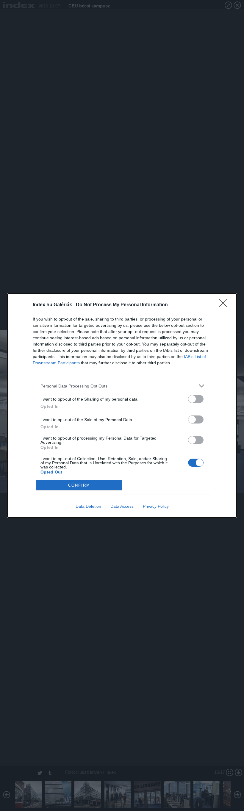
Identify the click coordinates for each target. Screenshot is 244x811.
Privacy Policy (156, 506)
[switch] (196, 399)
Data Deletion (88, 506)
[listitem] (122, 386)
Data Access (122, 506)
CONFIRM (79, 485)
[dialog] (122, 405)
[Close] (225, 305)
